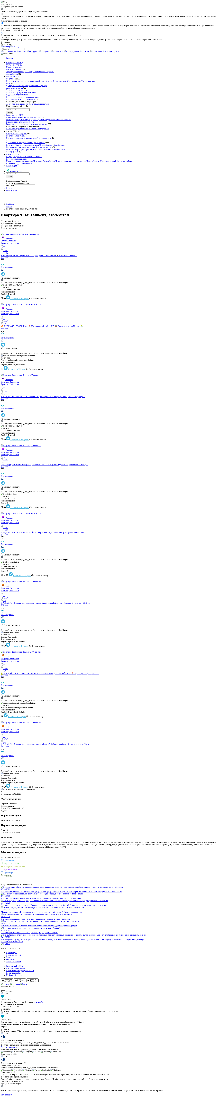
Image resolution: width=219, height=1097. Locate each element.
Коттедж (27, 86)
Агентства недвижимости (17, 104)
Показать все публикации (12, 942)
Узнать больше (158, 40)
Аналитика (28, 161)
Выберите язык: (13, 181)
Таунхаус (43, 86)
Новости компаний (14, 161)
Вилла (20, 86)
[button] (7, 54)
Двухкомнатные (74, 81)
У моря (49, 81)
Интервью (37, 161)
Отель (22, 119)
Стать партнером (13, 955)
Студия (42, 81)
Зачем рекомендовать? (10, 1065)
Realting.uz (10, 204)
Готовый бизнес (64, 119)
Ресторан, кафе (12, 119)
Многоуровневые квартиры (27, 81)
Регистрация (11, 190)
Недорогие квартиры (15, 97)
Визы (130, 161)
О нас (8, 957)
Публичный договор (15, 975)
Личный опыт (49, 161)
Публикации (11, 953)
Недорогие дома (32, 97)
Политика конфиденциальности (20, 971)
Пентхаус (10, 81)
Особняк (35, 86)
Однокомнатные (59, 81)
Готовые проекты (46, 72)
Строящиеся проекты (15, 72)
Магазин (53, 119)
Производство (37, 119)
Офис (27, 119)
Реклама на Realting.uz (15, 966)
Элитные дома (29, 92)
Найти (9, 112)
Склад (46, 119)
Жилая (9, 206)
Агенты (32, 104)
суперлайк (38, 1002)
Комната (49, 145)
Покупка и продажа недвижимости (70, 161)
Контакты (10, 959)
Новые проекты (32, 72)
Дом (23, 136)
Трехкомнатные (88, 81)
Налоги (89, 161)
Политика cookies (13, 973)
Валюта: (9, 183)
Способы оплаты (13, 962)
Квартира (10, 136)
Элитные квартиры (14, 92)
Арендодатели (42, 104)
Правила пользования (15, 968)
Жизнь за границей (108, 161)
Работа (96, 161)
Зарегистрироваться (9, 1047)
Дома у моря (11, 86)
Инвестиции (122, 161)
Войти (9, 188)
